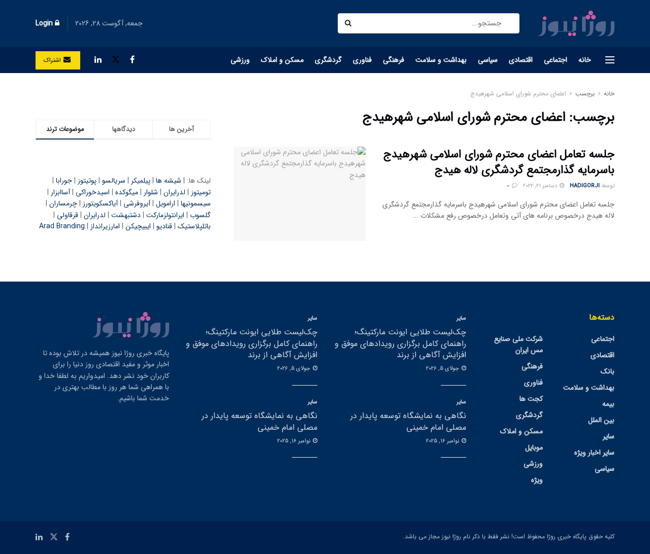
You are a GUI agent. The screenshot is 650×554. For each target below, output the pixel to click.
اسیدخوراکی (93, 192)
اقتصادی (521, 59)
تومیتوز (201, 192)
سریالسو (113, 180)
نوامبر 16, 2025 (443, 441)
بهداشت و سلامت (441, 59)
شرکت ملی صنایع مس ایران (518, 344)
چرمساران (63, 203)
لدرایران (174, 192)
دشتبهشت (126, 215)
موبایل (534, 447)
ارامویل (165, 203)
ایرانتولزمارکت (165, 215)
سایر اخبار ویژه (594, 452)
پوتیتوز (87, 180)
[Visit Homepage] (575, 23)
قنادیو (164, 226)
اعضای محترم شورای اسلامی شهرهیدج (518, 93)
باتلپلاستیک (194, 226)
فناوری (362, 59)
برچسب (585, 93)
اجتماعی (555, 59)
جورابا (64, 180)
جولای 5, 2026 (443, 368)
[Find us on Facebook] (132, 60)
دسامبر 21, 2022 (541, 186)
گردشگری (328, 59)
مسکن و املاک (282, 59)
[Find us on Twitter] (116, 60)
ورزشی (240, 59)
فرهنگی (393, 59)
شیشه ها (168, 180)
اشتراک (53, 60)
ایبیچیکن (138, 226)
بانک (607, 371)
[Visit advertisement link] (123, 93)
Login (45, 23)
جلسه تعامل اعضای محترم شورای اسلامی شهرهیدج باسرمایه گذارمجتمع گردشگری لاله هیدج (498, 162)
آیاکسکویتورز (100, 203)
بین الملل (601, 420)
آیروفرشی (136, 203)
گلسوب (200, 215)
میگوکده (126, 192)
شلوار (151, 192)
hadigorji (585, 186)
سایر (608, 436)
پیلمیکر (140, 180)
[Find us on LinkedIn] (98, 60)
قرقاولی (67, 215)
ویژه (537, 480)
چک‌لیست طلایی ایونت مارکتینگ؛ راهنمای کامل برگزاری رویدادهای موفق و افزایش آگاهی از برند (400, 343)
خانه (584, 59)
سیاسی (488, 59)
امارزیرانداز (105, 226)
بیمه (608, 403)
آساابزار (60, 192)
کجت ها (531, 398)
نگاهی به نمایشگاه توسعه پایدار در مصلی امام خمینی (408, 421)
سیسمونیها (196, 203)
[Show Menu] (609, 59)
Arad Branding (62, 226)
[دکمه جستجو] (349, 23)
